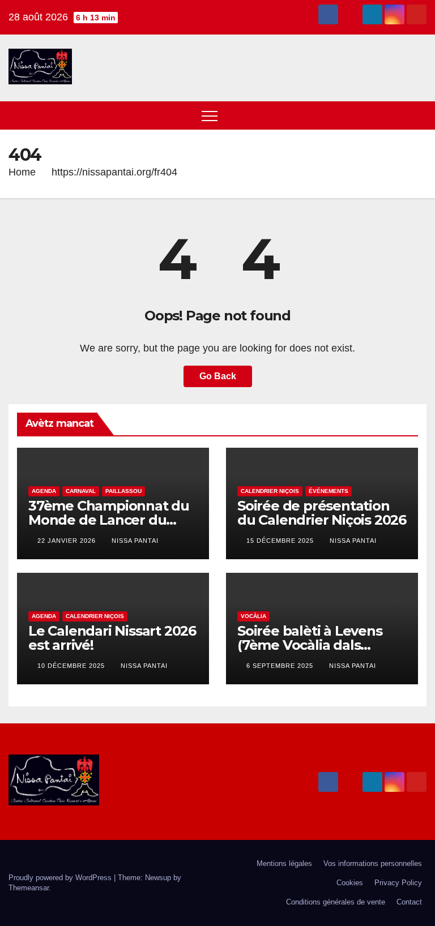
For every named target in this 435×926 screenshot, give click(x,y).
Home (22, 172)
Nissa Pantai (135, 540)
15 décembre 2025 (281, 540)
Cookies (349, 882)
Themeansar (28, 888)
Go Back (217, 376)
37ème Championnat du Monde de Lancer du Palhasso (108, 520)
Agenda (44, 491)
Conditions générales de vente (335, 902)
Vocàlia (253, 616)
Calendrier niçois (270, 491)
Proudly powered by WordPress (61, 877)
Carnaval (81, 491)
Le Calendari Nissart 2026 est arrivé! (112, 638)
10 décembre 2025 (72, 665)
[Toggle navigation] (209, 115)
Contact (409, 902)
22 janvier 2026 (67, 540)
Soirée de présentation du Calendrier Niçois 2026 (321, 513)
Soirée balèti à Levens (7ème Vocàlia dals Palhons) (309, 645)
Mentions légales (284, 863)
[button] (397, 115)
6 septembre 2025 (280, 665)
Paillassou (123, 491)
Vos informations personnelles (372, 863)
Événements (328, 491)
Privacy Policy (398, 882)
